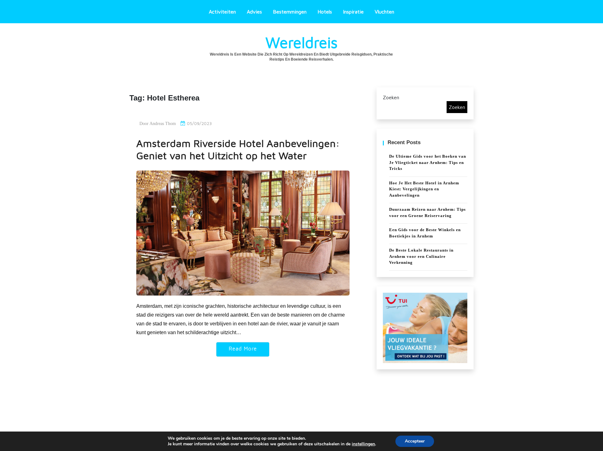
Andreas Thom (162, 123)
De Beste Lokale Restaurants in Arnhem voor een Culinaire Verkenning (421, 256)
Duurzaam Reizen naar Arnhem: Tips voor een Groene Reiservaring (427, 212)
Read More (243, 348)
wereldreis (301, 42)
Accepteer (415, 441)
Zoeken (391, 97)
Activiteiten (222, 11)
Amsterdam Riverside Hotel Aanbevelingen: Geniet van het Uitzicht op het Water (238, 149)
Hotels (325, 11)
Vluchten (384, 11)
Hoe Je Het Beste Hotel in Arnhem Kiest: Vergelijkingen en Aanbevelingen (424, 189)
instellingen (363, 444)
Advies (254, 11)
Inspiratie (353, 11)
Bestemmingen (290, 11)
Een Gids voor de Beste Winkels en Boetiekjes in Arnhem (425, 232)
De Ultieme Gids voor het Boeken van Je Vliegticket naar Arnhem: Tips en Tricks (427, 162)
